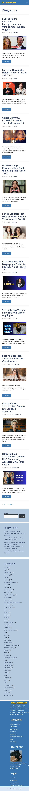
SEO (5, 675)
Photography (7, 662)
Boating (6, 577)
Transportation (8, 688)
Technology (7, 685)
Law (5, 637)
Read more (6, 61)
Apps (5, 570)
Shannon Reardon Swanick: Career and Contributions (13, 358)
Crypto (6, 585)
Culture (6, 587)
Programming (8, 665)
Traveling (6, 690)
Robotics (6, 670)
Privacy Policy (14, 783)
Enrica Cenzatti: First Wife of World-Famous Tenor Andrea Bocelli (14, 216)
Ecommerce (7, 597)
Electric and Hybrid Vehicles (12, 602)
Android (6, 567)
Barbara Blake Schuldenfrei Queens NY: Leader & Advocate (13, 407)
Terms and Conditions (16, 785)
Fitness (6, 615)
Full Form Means (9, 622)
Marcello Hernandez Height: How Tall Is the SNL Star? (14, 72)
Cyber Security (8, 590)
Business (6, 580)
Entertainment (8, 607)
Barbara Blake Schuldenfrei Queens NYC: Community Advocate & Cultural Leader (13, 459)
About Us (13, 778)
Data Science (7, 592)
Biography (7, 575)
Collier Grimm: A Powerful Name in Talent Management (13, 120)
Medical (6, 650)
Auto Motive (7, 572)
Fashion (6, 610)
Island (5, 635)
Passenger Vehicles (9, 657)
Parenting (6, 655)
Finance (6, 612)
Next (12, 504)
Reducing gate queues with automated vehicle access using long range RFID (14, 533)
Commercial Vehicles (10, 582)
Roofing (6, 672)
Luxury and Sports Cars (10, 645)
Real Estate (7, 667)
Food (5, 620)
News (5, 652)
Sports (6, 680)
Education (7, 600)
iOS (5, 632)
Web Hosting (7, 695)
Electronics (7, 605)
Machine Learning (9, 647)
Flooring (6, 617)
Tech (5, 683)
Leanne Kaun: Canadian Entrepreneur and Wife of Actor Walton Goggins (13, 24)
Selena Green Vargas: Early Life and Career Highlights (13, 312)
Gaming (6, 625)
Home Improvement (10, 630)
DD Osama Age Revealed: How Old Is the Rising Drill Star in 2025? (13, 169)
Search (6, 513)
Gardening (7, 627)
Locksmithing (8, 642)
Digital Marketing (9, 595)
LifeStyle (6, 640)
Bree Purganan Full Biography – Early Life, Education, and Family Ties (14, 265)
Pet (5, 660)
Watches (6, 693)
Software (6, 678)
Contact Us (13, 780)
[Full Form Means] (9, 2)
